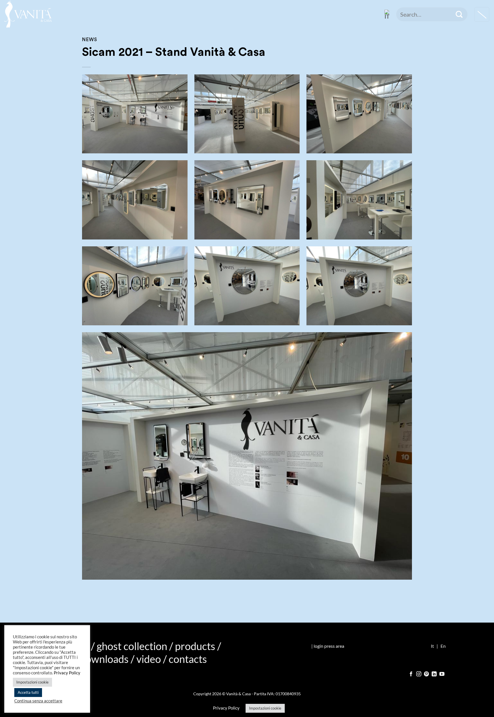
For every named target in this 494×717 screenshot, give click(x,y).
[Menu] (482, 14)
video (148, 659)
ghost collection (132, 646)
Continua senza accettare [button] (38, 700)
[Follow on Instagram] (418, 674)
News (89, 39)
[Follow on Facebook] (411, 674)
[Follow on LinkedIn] (434, 674)
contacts (188, 659)
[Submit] (459, 14)
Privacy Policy (226, 707)
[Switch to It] (387, 14)
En (443, 646)
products (195, 646)
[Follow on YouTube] (442, 674)
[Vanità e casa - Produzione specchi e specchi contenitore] (28, 14)
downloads (104, 659)
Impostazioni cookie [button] (265, 708)
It (432, 646)
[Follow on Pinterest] (426, 674)
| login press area (327, 646)
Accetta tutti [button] (28, 692)
